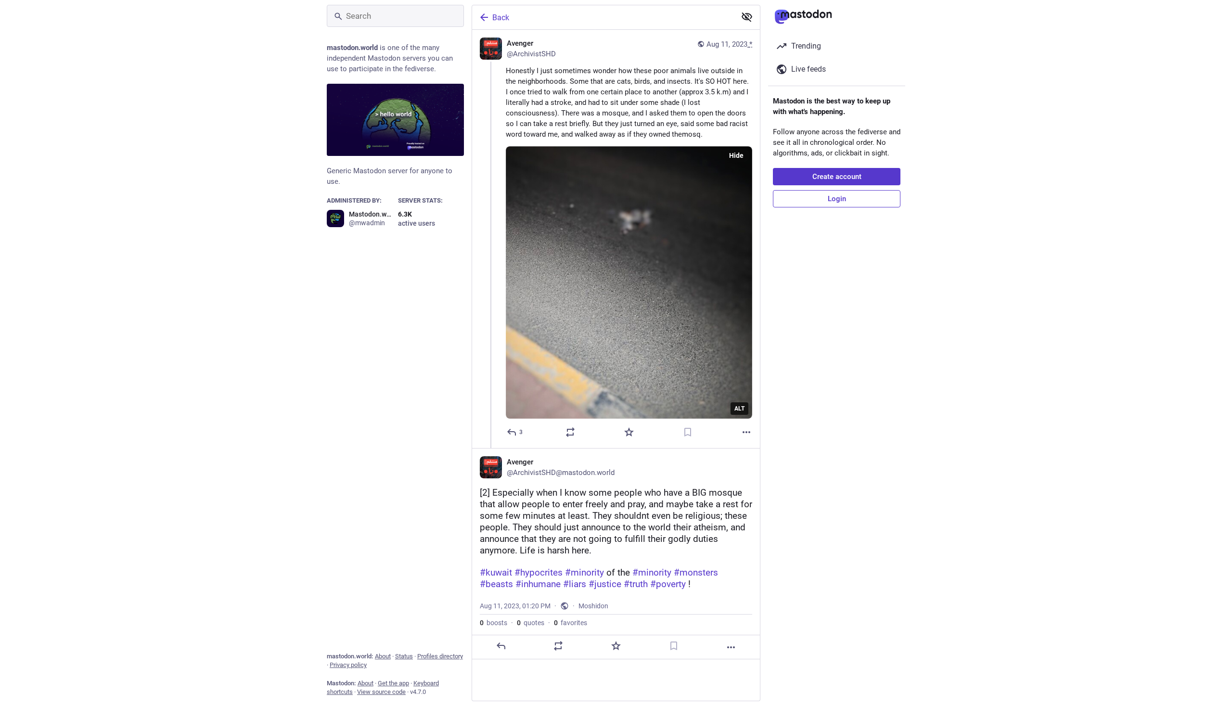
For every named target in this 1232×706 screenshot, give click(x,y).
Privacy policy (348, 664)
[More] (746, 432)
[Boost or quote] (570, 432)
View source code (381, 691)
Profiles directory (440, 656)
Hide (736, 155)
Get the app (393, 683)
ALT (739, 408)
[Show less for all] (747, 16)
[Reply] (501, 646)
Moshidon (593, 606)
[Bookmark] (687, 432)
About (383, 656)
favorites (570, 623)
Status (404, 656)
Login (837, 198)
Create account (836, 176)
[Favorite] (629, 432)
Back (500, 17)
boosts (493, 623)
